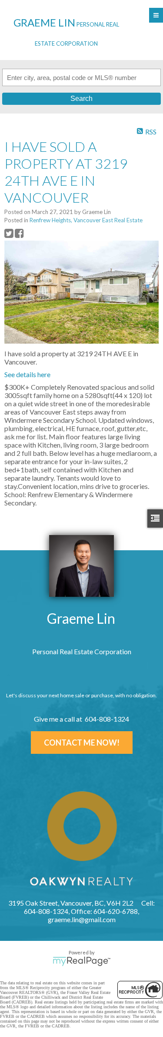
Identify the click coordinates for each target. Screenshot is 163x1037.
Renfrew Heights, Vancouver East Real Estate (86, 220)
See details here (27, 374)
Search (81, 98)
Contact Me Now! (82, 742)
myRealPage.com (81, 961)
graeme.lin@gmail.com (82, 919)
